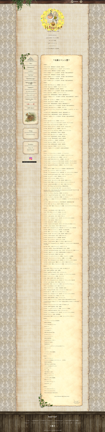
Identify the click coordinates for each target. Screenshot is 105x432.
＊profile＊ (31, 71)
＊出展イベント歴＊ (30, 104)
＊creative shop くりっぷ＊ (31, 100)
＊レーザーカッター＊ (31, 91)
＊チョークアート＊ (30, 95)
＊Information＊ (30, 67)
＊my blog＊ (31, 75)
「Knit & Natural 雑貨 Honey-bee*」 (62, 396)
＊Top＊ (31, 63)
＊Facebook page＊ (30, 78)
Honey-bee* (52, 417)
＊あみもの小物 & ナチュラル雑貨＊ (30, 83)
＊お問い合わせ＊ (31, 108)
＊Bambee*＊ (31, 87)
